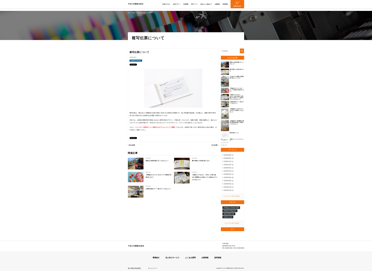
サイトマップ (152, 268)
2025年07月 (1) (228, 171)
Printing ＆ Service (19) (231, 207)
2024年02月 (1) (228, 187)
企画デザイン (176, 4)
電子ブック (194, 4)
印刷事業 (185, 4)
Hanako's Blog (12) (230, 211)
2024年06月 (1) (228, 180)
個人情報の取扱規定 (134, 268)
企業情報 (217, 4)
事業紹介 (156, 258)
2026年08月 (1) (228, 155)
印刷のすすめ (166, 4)
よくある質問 (190, 258)
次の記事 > (215, 145)
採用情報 (225, 4)
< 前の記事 (131, 145)
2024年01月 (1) (228, 190)
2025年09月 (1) (228, 168)
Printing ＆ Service (136, 60)
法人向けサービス (172, 258)
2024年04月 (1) (228, 184)
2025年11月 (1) (228, 161)
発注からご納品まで (206, 4)
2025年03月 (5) (228, 177)
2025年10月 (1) (228, 164)
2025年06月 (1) (228, 174)
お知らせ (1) (228, 217)
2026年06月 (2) (228, 158)
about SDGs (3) (229, 214)
